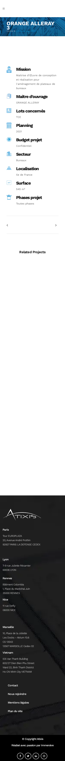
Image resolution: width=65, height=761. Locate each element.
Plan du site (15, 711)
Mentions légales (18, 702)
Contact (13, 685)
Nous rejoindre (17, 694)
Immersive (47, 745)
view (32, 283)
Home (10, 31)
